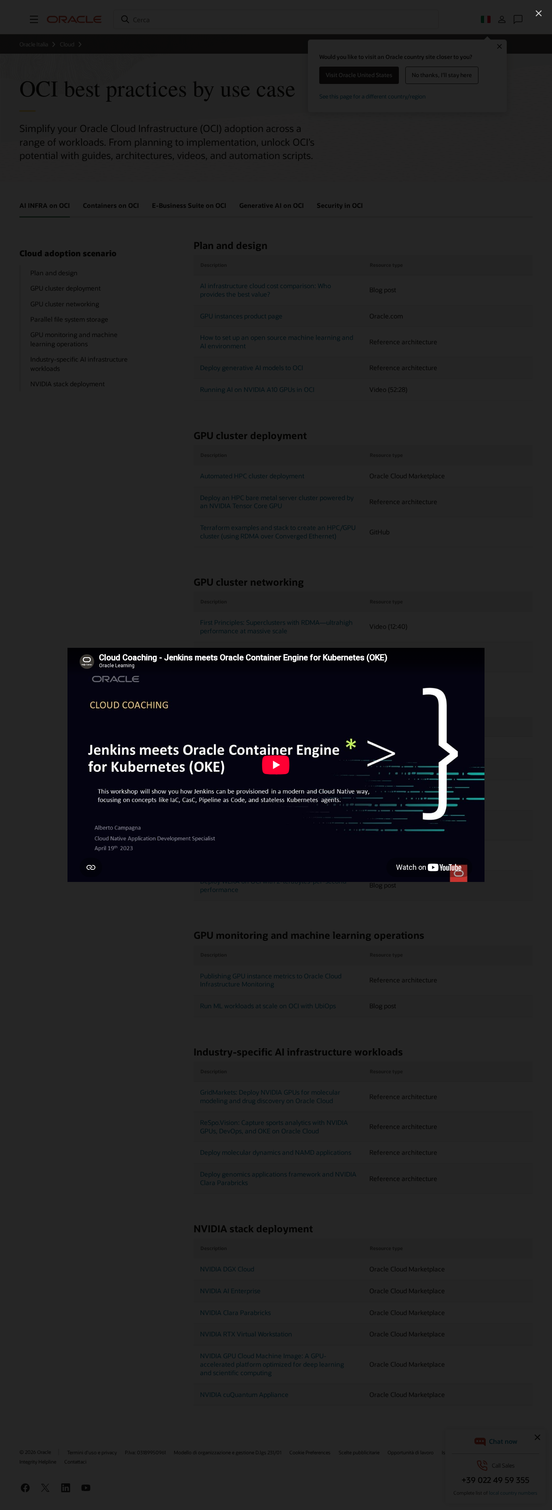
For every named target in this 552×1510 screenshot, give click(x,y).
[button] (538, 13)
